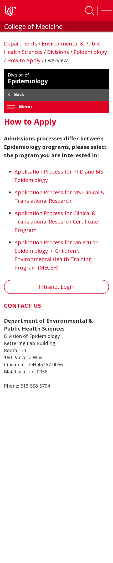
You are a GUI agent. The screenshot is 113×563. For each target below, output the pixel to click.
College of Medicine (33, 26)
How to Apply (24, 60)
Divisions (58, 51)
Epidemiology (90, 51)
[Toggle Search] (89, 10)
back (19, 94)
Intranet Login (57, 286)
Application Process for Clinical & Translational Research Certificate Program (56, 222)
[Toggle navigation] (105, 10)
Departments (21, 43)
